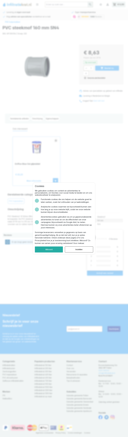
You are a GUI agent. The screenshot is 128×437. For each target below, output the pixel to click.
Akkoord (48, 249)
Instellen (79, 249)
